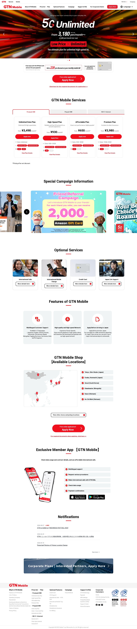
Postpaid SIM (31, 112)
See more (95, 552)
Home (97, 595)
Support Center (84, 604)
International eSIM (36, 613)
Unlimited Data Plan (37, 595)
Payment (82, 595)
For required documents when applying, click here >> (68, 436)
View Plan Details (27, 153)
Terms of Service (13, 608)
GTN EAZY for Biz (100, 599)
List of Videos (13, 595)
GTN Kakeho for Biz (101, 602)
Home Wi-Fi (35, 623)
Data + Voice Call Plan (37, 611)
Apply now (27, 136)
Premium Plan (35, 603)
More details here (24, 284)
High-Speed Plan (36, 598)
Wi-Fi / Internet (106, 112)
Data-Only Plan (35, 608)
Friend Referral (69, 592)
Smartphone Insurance (56, 608)
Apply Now (112, 7)
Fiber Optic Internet (37, 621)
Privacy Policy (12, 610)
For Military (52, 610)
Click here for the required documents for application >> (68, 86)
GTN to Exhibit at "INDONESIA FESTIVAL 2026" (52, 528)
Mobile (18, 2)
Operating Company (14, 597)
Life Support (53, 595)
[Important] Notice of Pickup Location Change (52, 545)
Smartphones (53, 606)
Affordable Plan (36, 600)
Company (132, 2)
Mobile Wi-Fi (35, 619)
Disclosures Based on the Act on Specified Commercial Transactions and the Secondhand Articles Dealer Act (19, 604)
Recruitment (12, 600)
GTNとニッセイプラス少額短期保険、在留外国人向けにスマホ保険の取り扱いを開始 (65, 536)
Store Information (85, 606)
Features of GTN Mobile (15, 592)
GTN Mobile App (84, 592)
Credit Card (53, 592)
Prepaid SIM (68, 112)
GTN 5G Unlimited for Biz (102, 597)
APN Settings (83, 597)
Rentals (11, 2)
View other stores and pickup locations (66, 415)
